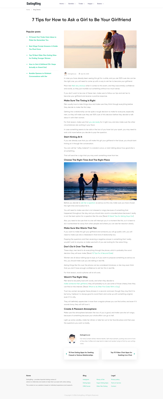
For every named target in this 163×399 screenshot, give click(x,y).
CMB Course (86, 386)
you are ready (94, 122)
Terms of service (116, 383)
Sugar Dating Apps (102, 383)
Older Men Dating (102, 386)
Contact (113, 386)
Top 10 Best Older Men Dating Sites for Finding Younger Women (42, 56)
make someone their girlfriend (75, 284)
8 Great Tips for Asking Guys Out (120, 216)
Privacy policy (115, 379)
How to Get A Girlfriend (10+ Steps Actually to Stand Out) (42, 66)
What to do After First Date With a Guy (104, 287)
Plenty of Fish (101, 379)
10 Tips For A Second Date (102, 253)
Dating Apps (86, 383)
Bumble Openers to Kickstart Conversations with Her (40, 75)
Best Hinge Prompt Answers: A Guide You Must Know (43, 47)
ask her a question (88, 203)
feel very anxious (78, 86)
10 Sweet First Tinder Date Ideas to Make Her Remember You (42, 38)
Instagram (86, 379)
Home (28, 9)
